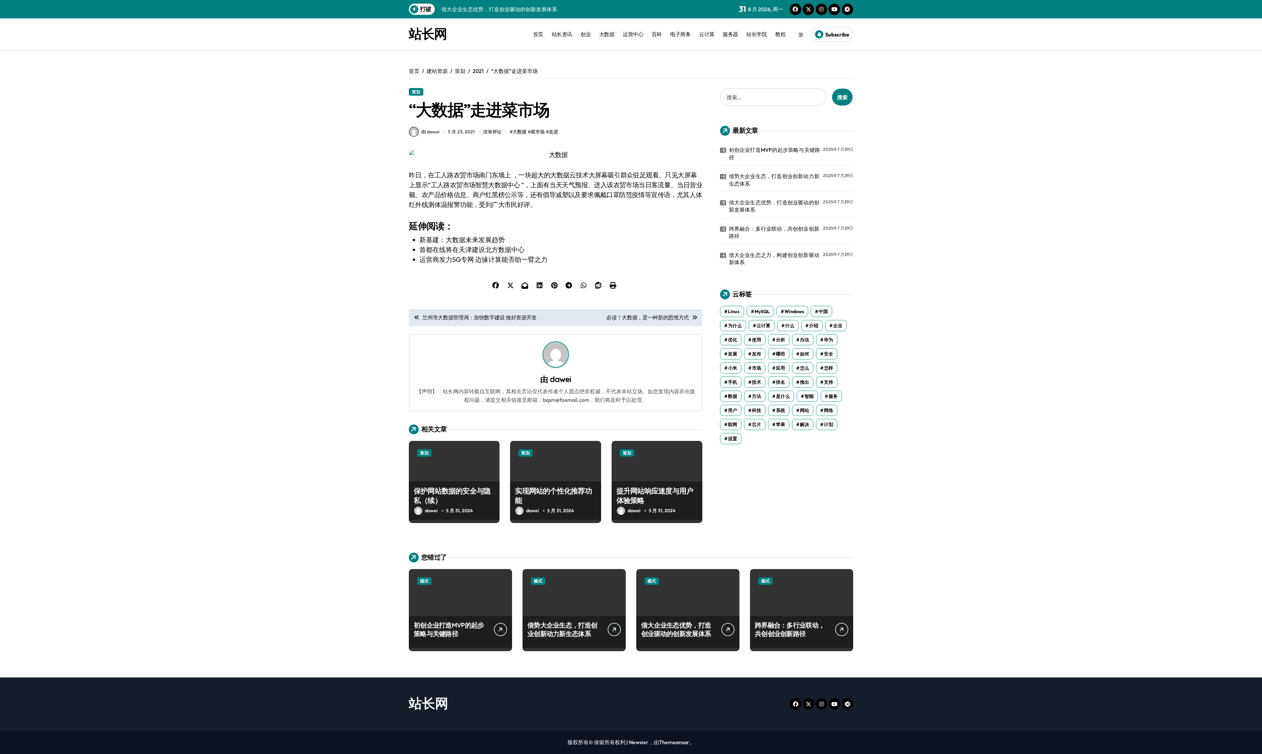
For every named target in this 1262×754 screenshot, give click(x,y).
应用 (780, 368)
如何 (804, 354)
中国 (823, 311)
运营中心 (633, 34)
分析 (780, 340)
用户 (732, 410)
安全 (828, 354)
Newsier (638, 742)
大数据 (607, 34)
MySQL (762, 311)
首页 (538, 34)
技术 (756, 382)
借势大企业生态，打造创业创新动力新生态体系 (774, 180)
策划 (416, 91)
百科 (657, 34)
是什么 (783, 396)
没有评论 (492, 132)
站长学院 (756, 34)
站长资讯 (562, 34)
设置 (732, 439)
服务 (833, 396)
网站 (804, 410)
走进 (553, 132)
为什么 (735, 326)
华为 (828, 340)
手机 (732, 382)
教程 (780, 34)
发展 (732, 354)
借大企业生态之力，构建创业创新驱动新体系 (774, 258)
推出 (804, 382)
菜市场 (538, 132)
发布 (756, 354)
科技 (756, 410)
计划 (828, 424)
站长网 (428, 33)
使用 (756, 340)
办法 (804, 340)
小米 (732, 368)
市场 (756, 368)
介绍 (813, 326)
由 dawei (430, 132)
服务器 (730, 34)
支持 (828, 382)
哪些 (780, 354)
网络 (828, 410)
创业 (585, 34)
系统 (780, 410)
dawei (560, 379)
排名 (780, 382)
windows (794, 311)
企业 (837, 326)
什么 (789, 326)
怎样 (828, 368)
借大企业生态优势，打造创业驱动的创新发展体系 (774, 206)
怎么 (804, 368)
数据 (732, 396)
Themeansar (674, 742)
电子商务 (680, 34)
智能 (809, 396)
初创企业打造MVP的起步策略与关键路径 (774, 153)
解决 (804, 424)
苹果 (780, 424)
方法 (756, 396)
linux (734, 311)
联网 (732, 424)
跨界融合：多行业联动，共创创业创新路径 (774, 232)
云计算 (706, 34)
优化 (732, 340)
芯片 (756, 424)
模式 (424, 580)
